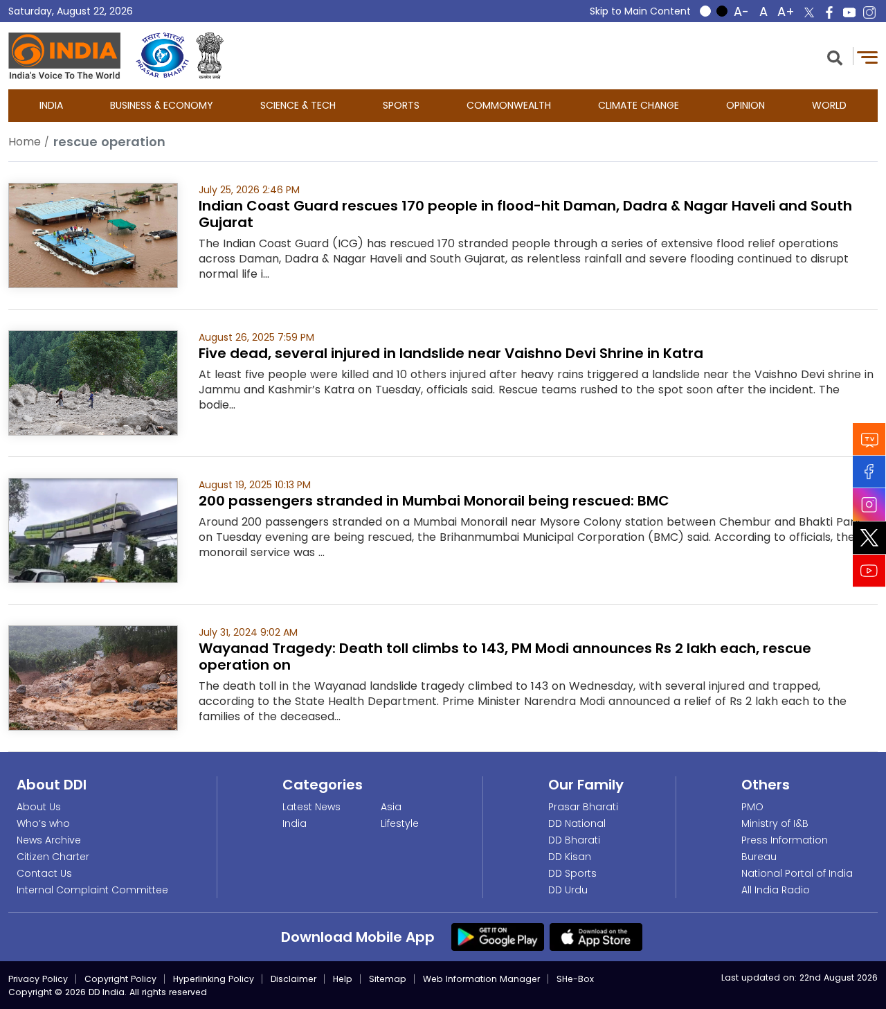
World (829, 105)
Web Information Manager (481, 979)
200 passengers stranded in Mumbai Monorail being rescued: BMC (434, 500)
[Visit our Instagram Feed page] (869, 504)
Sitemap (387, 979)
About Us (39, 807)
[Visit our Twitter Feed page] (869, 537)
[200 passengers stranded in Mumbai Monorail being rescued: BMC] (93, 529)
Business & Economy (161, 105)
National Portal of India (797, 873)
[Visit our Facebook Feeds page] (869, 471)
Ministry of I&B (774, 823)
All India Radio (775, 890)
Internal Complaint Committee (92, 890)
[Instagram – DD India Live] (869, 12)
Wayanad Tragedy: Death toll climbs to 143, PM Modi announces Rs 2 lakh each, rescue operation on (505, 657)
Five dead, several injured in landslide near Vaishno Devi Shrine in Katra (451, 353)
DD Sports (572, 873)
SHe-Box (575, 979)
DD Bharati (574, 840)
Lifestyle (400, 823)
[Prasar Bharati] (162, 56)
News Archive (49, 840)
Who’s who (43, 823)
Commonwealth (509, 105)
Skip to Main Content (640, 11)
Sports (401, 105)
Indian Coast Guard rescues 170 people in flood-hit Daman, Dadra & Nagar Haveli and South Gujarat (525, 214)
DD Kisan (569, 857)
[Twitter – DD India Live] (809, 12)
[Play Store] (497, 936)
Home (24, 142)
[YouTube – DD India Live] (849, 12)
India (51, 105)
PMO (752, 807)
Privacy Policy (38, 979)
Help (342, 979)
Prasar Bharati (583, 807)
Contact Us (44, 873)
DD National (577, 823)
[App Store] (596, 936)
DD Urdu (568, 890)
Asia (391, 807)
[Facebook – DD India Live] (829, 12)
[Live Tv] (869, 438)
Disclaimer (293, 979)
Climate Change (638, 105)
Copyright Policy (120, 979)
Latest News (311, 807)
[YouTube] (869, 570)
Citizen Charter (53, 857)
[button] (834, 56)
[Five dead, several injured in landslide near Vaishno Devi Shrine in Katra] (93, 382)
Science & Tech (298, 105)
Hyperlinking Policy (213, 979)
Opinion (745, 105)
